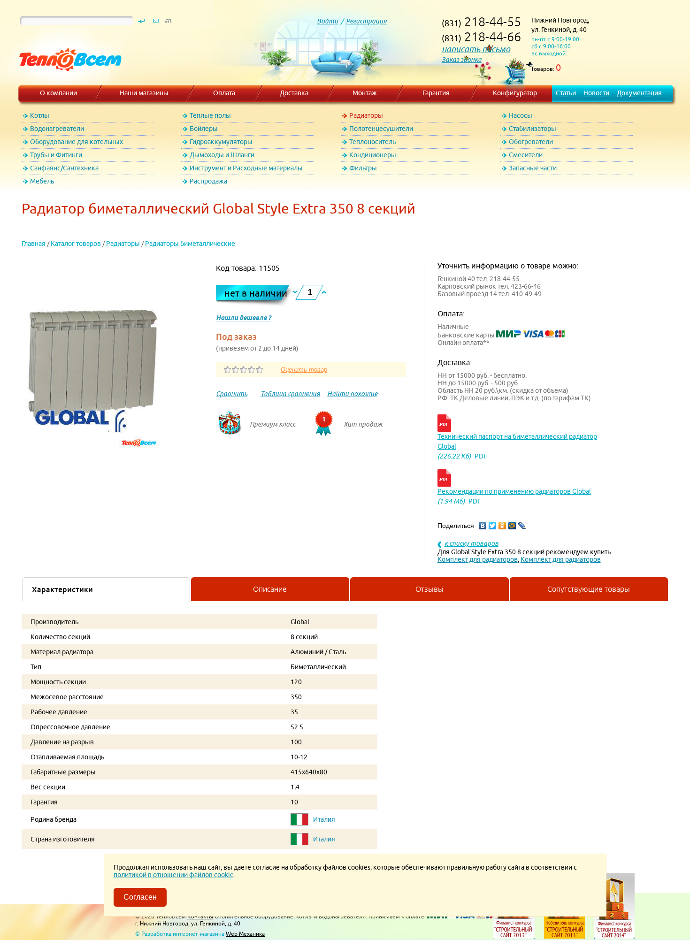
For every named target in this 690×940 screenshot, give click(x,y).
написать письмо (476, 49)
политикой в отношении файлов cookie (174, 875)
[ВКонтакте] (483, 526)
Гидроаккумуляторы (221, 141)
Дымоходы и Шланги (222, 155)
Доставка (294, 93)
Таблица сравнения (290, 393)
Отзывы (429, 589)
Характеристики (62, 589)
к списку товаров (471, 543)
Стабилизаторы (532, 128)
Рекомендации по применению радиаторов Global (514, 491)
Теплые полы (210, 115)
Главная (34, 243)
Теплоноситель (372, 141)
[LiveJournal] (522, 526)
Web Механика (245, 933)
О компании (58, 93)
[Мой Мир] (512, 526)
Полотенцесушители (381, 128)
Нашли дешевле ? (243, 317)
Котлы (39, 115)
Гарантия (436, 93)
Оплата (224, 93)
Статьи (566, 93)
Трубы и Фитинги (56, 155)
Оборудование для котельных (76, 141)
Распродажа (208, 181)
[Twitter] (493, 526)
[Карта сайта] (168, 23)
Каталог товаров (76, 243)
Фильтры (363, 168)
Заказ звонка (462, 59)
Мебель (42, 181)
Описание (270, 589)
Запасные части (533, 168)
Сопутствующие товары (588, 589)
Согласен (140, 897)
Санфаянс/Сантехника (64, 168)
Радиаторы (366, 115)
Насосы (520, 115)
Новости (596, 93)
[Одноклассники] (502, 526)
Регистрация (366, 21)
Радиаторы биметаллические (190, 243)
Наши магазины (144, 93)
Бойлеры (204, 128)
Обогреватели (531, 141)
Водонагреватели (57, 128)
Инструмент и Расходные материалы (246, 168)
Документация (639, 93)
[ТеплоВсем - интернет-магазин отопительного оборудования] (67, 80)
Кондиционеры (372, 155)
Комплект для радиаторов (477, 559)
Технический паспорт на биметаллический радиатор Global (517, 441)
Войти (327, 21)
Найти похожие (352, 393)
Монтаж (365, 93)
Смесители (526, 155)
